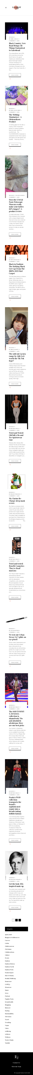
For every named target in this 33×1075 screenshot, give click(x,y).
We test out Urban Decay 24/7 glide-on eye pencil (17, 637)
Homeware (8, 981)
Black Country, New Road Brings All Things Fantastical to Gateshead (17, 47)
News (6, 993)
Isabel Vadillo (14, 38)
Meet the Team (16, 1066)
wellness (7, 1034)
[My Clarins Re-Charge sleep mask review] (16, 483)
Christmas (8, 949)
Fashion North (9, 967)
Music (7, 990)
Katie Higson (20, 195)
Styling (7, 1011)
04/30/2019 (11, 557)
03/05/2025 (11, 257)
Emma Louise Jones (15, 110)
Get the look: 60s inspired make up (16, 885)
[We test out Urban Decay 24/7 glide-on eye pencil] (16, 619)
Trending (8, 1022)
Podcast (7, 996)
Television (8, 1016)
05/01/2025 (11, 195)
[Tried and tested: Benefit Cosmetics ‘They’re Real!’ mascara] (16, 548)
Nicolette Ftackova (16, 879)
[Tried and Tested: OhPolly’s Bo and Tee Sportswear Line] (16, 412)
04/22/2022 (11, 347)
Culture (7, 955)
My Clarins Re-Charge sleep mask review (17, 500)
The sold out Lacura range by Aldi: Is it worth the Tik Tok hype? (17, 357)
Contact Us (16, 1063)
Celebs (7, 943)
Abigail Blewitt (15, 349)
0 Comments (12, 40)
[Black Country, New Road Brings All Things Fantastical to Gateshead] (16, 31)
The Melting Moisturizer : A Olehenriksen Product (15, 118)
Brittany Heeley (15, 428)
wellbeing (8, 1031)
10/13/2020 (11, 426)
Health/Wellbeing (10, 978)
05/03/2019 (11, 492)
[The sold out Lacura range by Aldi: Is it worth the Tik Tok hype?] (16, 328)
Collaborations (9, 952)
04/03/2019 (11, 705)
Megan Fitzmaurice (16, 494)
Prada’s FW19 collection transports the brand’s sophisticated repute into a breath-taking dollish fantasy (15, 805)
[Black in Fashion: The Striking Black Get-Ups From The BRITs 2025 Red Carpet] (16, 253)
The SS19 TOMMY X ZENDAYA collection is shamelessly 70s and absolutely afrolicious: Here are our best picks (16, 718)
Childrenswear (9, 946)
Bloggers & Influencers (12, 937)
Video (7, 1028)
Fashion (7, 961)
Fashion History (10, 964)
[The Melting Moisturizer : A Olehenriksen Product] (16, 98)
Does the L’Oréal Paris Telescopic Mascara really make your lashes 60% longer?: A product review (16, 206)
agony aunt (8, 934)
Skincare (8, 1008)
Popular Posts (9, 999)
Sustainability (9, 1014)
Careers (7, 940)
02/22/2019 (11, 791)
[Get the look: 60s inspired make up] (16, 865)
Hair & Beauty (9, 975)
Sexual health (9, 1002)
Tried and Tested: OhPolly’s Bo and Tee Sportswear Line (16, 436)
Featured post (9, 973)
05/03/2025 (11, 108)
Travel (7, 1019)
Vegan (7, 1025)
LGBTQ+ (7, 984)
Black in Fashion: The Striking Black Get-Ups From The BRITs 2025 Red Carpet (17, 269)
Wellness (7, 1037)
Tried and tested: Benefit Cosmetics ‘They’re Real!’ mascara (16, 567)
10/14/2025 (11, 37)
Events (7, 958)
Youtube (7, 1043)
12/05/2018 (11, 877)
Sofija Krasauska (15, 259)
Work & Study (9, 1040)
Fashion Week (9, 970)
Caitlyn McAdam (15, 630)
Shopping (8, 1005)
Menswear (8, 987)
